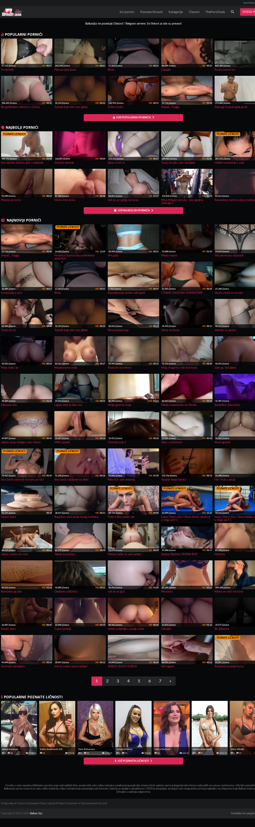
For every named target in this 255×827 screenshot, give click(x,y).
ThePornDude (215, 12)
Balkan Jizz (36, 813)
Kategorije (176, 12)
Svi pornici (127, 12)
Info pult (102, 803)
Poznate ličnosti (151, 12)
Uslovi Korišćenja (27, 803)
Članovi (194, 12)
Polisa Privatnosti (67, 803)
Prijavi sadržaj (47, 803)
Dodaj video (7, 803)
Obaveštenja (87, 803)
